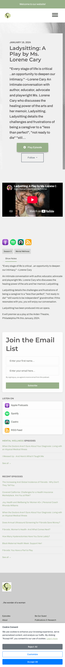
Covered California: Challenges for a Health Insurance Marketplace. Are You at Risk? (27, 494)
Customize (32, 654)
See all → (6, 463)
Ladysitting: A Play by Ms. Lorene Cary (28, 54)
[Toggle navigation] (55, 15)
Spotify (15, 413)
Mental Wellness (13, 440)
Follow (31, 157)
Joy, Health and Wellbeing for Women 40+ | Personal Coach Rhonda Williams (30, 504)
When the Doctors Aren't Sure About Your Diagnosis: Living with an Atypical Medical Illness (32, 448)
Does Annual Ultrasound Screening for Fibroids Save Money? (31, 522)
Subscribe (32, 385)
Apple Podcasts (19, 405)
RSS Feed (16, 430)
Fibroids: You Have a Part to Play (17, 550)
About (4, 620)
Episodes (6, 616)
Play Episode (35, 147)
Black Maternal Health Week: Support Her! (22, 543)
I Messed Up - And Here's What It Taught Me (23, 456)
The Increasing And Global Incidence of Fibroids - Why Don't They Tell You (30, 483)
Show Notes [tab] (11, 258)
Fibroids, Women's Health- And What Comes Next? (26, 529)
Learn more (52, 638)
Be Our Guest (41, 616)
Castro (14, 421)
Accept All (32, 662)
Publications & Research (45, 620)
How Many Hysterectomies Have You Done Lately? (26, 536)
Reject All (32, 646)
